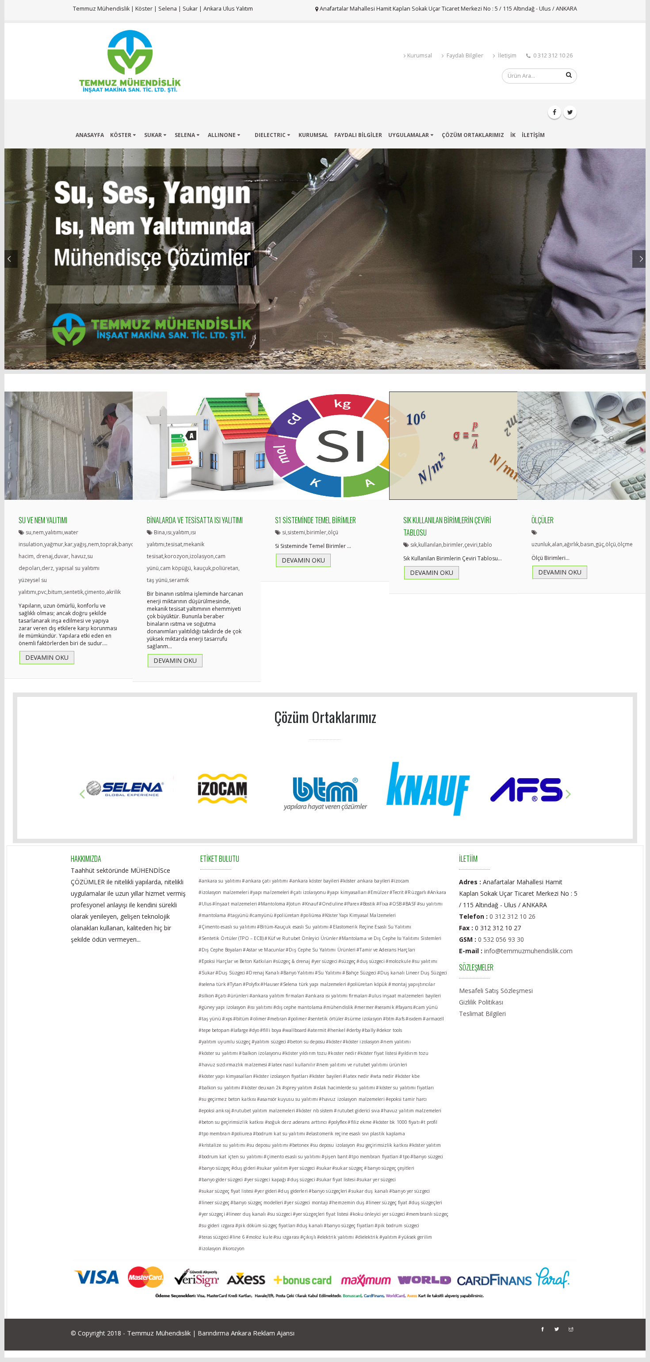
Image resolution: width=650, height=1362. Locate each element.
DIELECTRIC (270, 135)
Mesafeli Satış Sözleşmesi (496, 990)
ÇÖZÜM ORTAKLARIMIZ (473, 135)
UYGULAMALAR (408, 135)
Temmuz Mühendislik (159, 1332)
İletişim (506, 55)
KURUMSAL (313, 135)
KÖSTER (120, 135)
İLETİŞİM (533, 135)
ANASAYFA (90, 135)
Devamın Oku (47, 660)
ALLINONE (222, 135)
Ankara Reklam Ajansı (262, 1332)
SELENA (185, 135)
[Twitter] (570, 112)
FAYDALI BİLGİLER (358, 135)
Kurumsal (419, 55)
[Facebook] (554, 112)
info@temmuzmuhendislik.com (528, 951)
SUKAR (153, 135)
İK (513, 135)
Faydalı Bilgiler (464, 55)
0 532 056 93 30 (501, 939)
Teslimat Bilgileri (482, 1013)
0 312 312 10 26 (512, 916)
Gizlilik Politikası (481, 1002)
